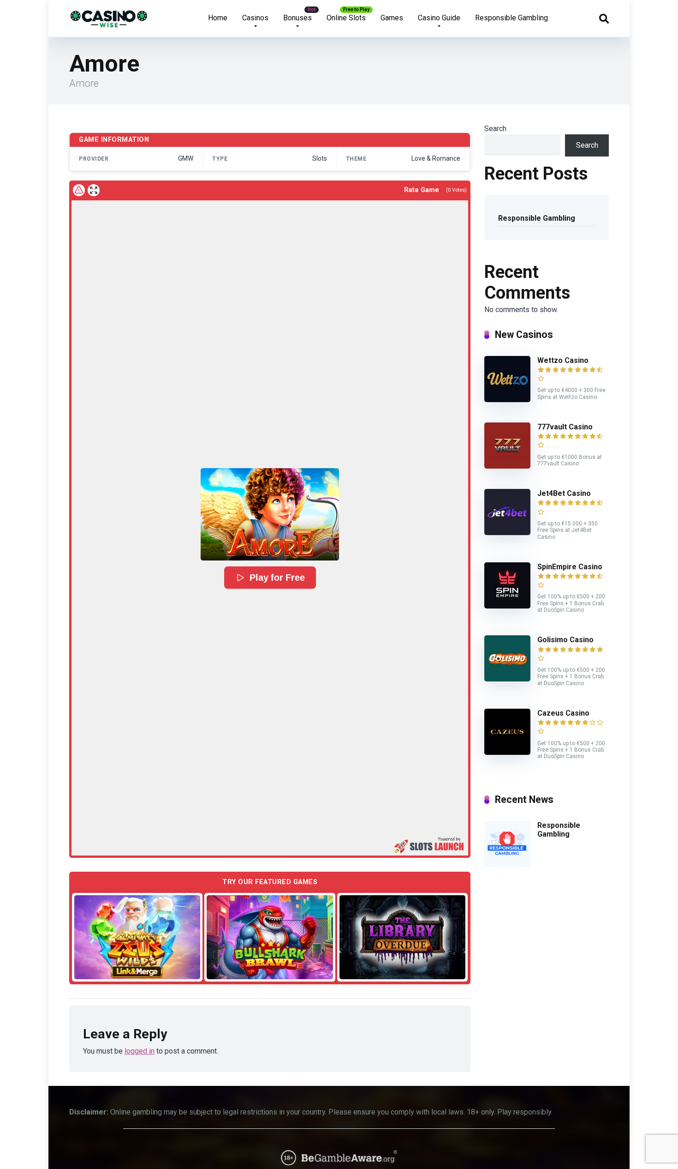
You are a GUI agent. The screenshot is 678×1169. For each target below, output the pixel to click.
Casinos (255, 17)
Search (495, 128)
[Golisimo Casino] (507, 679)
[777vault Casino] (507, 466)
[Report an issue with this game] (79, 190)
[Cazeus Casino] (507, 752)
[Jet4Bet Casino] (507, 532)
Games (392, 17)
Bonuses (297, 17)
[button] (270, 514)
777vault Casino (565, 426)
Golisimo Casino (565, 639)
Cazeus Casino (563, 713)
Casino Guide (439, 17)
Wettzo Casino (563, 360)
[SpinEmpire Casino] (507, 606)
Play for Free (276, 577)
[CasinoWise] (109, 15)
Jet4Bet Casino (564, 493)
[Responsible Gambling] (507, 864)
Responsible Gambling (511, 17)
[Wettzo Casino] (507, 399)
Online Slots (346, 17)
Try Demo (137, 937)
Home (217, 17)
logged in (140, 1051)
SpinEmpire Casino (569, 566)
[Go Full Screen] (94, 190)
